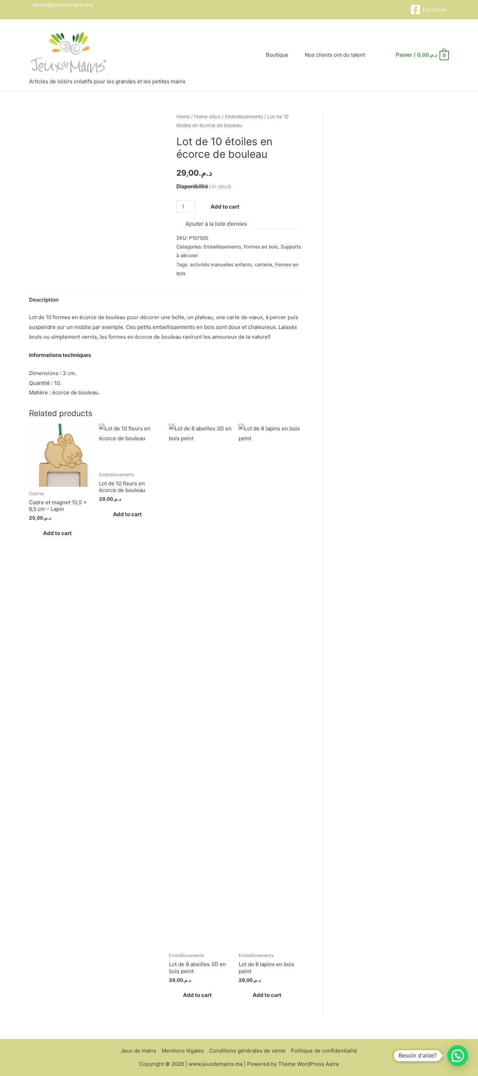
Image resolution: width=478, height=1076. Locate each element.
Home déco (207, 116)
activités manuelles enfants (221, 264)
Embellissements (244, 116)
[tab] (43, 299)
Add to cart (225, 206)
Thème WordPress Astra (308, 1064)
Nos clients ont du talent (335, 54)
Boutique (277, 54)
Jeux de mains (138, 1050)
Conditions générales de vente (247, 1050)
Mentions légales (183, 1050)
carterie (263, 264)
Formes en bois (261, 246)
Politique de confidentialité (324, 1050)
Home (183, 116)
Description (43, 299)
